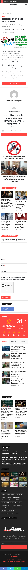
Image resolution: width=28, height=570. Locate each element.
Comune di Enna (16, 497)
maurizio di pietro (5, 505)
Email (3, 265)
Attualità (9, 13)
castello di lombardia (6, 497)
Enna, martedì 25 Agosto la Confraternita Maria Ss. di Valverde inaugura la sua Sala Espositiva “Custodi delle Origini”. (7, 412)
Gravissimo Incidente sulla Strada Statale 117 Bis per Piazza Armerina (18, 347)
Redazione (18, 559)
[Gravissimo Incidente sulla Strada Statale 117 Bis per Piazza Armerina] (6, 348)
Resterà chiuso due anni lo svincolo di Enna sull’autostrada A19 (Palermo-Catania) (18, 356)
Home (4, 13)
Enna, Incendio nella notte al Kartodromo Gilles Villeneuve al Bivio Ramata (21, 432)
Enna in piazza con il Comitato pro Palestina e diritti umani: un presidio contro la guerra (20, 224)
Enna (16, 502)
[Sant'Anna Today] (14, 4)
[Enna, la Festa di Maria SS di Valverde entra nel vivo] (23, 479)
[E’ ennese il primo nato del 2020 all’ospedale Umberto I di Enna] (6, 374)
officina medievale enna (17, 505)
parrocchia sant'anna (6, 507)
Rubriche (13, 559)
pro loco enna (11, 510)
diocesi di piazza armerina (19, 499)
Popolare (4, 341)
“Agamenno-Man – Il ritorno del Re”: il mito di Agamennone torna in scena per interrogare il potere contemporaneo (21, 412)
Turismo (16, 513)
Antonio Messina (10, 494)
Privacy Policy (17, 561)
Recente (13, 341)
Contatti (23, 561)
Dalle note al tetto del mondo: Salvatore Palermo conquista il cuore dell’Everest (6, 224)
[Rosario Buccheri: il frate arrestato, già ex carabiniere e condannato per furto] (6, 365)
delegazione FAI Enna (6, 499)
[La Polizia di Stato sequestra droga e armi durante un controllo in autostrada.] (23, 484)
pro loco (4, 510)
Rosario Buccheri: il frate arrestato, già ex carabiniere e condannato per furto (18, 365)
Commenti (23, 341)
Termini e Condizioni (8, 561)
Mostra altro (13, 83)
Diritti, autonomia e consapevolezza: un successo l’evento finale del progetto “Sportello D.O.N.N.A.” (20, 205)
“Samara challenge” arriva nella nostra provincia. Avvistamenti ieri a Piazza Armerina (18, 381)
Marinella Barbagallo (8, 29)
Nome (3, 259)
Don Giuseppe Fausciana (7, 502)
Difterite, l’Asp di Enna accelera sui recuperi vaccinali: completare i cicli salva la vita (6, 433)
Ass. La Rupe (19, 494)
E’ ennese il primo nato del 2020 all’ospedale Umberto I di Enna (18, 373)
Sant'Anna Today (14, 556)
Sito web (3, 271)
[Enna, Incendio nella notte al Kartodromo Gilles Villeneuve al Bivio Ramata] (21, 425)
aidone (3, 494)
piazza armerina (16, 507)
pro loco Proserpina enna (7, 513)
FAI (20, 502)
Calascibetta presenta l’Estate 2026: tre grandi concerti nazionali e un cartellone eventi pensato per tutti (7, 202)
